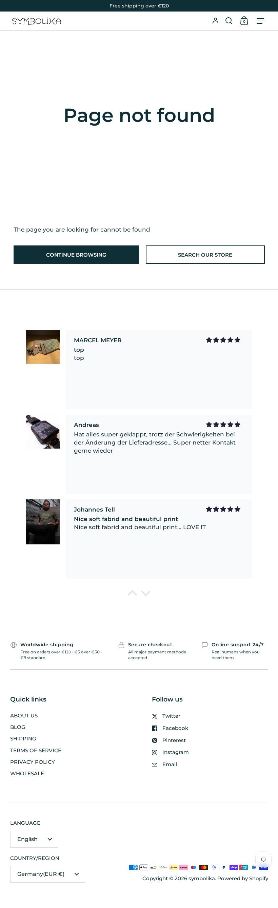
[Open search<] (229, 21)
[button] (229, 21)
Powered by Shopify (242, 878)
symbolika (201, 878)
